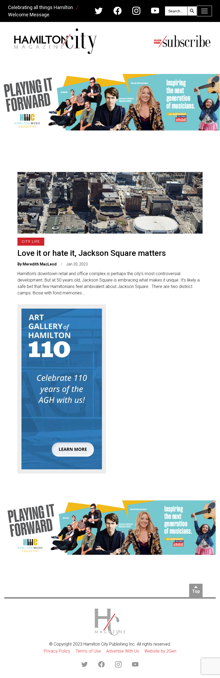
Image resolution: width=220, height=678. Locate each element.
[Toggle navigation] (204, 11)
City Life (31, 242)
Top (196, 591)
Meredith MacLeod (40, 264)
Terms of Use (88, 651)
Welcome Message (28, 14)
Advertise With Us (122, 651)
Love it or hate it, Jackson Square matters (91, 253)
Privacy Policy (57, 651)
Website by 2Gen (160, 651)
